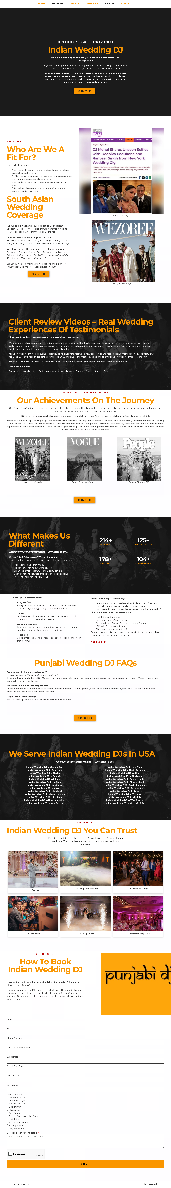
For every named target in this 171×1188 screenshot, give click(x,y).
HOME (41, 3)
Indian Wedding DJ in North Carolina (125, 770)
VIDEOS (109, 3)
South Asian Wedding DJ (26, 408)
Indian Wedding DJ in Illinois (44, 779)
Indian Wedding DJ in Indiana (45, 782)
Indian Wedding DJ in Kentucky (45, 785)
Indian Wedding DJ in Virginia (125, 797)
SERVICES (92, 3)
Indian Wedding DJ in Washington (124, 800)
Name (10, 1019)
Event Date (13, 1057)
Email (10, 1028)
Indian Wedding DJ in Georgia (44, 776)
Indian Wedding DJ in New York (125, 767)
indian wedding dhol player (149, 632)
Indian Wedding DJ (85, 50)
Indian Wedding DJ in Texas (125, 791)
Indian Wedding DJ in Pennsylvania (125, 779)
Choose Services (15, 1094)
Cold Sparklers (16, 1113)
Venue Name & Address (19, 1047)
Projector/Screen (17, 1128)
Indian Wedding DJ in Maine (44, 788)
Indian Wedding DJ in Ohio (124, 773)
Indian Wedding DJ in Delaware (45, 770)
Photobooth (15, 1110)
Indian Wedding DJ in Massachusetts (45, 794)
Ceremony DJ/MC (17, 1100)
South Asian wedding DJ (102, 65)
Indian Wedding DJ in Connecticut (44, 767)
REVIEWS (57, 3)
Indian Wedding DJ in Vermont (125, 794)
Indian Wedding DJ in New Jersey (44, 803)
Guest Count (13, 1075)
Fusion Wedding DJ (21, 354)
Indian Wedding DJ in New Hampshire (44, 800)
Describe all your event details (22, 1133)
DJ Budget (12, 1085)
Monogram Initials (18, 1125)
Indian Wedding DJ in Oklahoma (124, 776)
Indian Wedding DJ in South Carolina (125, 785)
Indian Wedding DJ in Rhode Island (125, 782)
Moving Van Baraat (18, 1104)
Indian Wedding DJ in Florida (45, 773)
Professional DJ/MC (18, 1097)
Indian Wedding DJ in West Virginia (124, 803)
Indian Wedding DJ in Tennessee (125, 788)
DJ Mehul (26, 416)
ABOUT (74, 3)
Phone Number (15, 1038)
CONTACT (127, 3)
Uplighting (14, 1119)
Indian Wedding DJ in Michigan (45, 797)
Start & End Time (15, 1066)
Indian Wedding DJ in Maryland (45, 791)
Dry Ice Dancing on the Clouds (24, 1116)
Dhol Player (15, 1107)
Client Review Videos (20, 366)
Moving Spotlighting (19, 1122)
